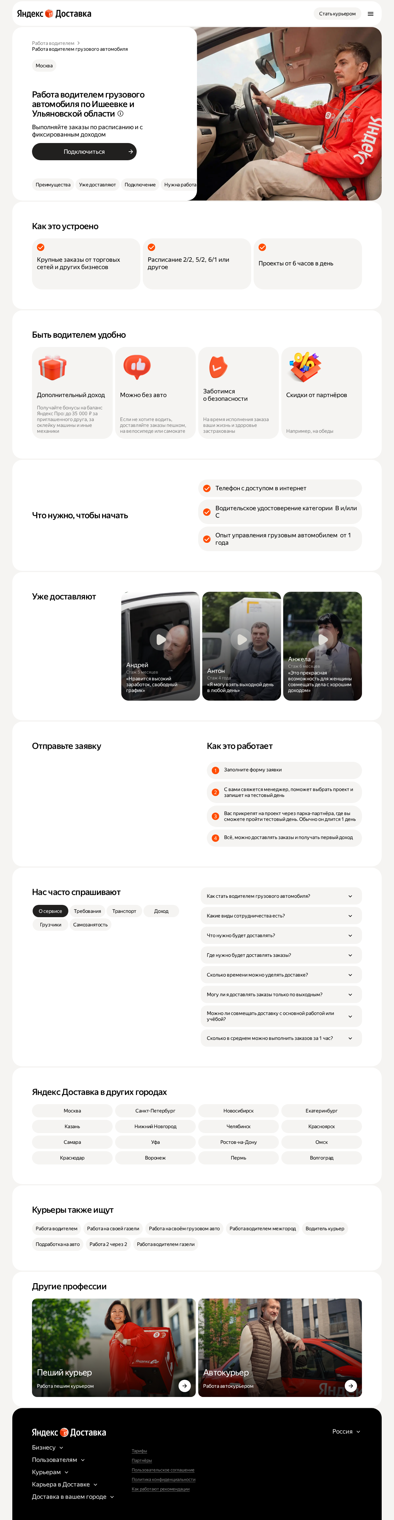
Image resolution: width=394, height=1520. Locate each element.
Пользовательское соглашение (163, 1469)
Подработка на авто (58, 1244)
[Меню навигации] (370, 13)
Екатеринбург (322, 1111)
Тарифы (139, 1450)
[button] (281, 896)
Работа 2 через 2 (108, 1244)
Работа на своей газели (113, 1229)
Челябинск (239, 1126)
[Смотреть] (160, 646)
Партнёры (142, 1460)
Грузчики (50, 925)
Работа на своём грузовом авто (184, 1229)
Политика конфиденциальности (163, 1479)
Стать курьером (337, 14)
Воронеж (155, 1158)
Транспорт (124, 911)
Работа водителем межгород (263, 1229)
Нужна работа (180, 185)
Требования (87, 911)
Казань (72, 1126)
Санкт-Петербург (155, 1111)
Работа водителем (53, 43)
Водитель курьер (325, 1229)
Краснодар (72, 1158)
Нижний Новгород (155, 1126)
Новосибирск (238, 1111)
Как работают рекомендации (161, 1488)
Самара (72, 1142)
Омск (322, 1142)
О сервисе (50, 911)
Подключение (140, 185)
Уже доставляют (97, 185)
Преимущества (53, 185)
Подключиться (84, 151)
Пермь (238, 1158)
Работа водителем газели (166, 1244)
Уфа (155, 1142)
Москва (44, 66)
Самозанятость (90, 925)
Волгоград (322, 1158)
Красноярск (321, 1126)
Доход (161, 911)
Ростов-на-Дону (238, 1142)
